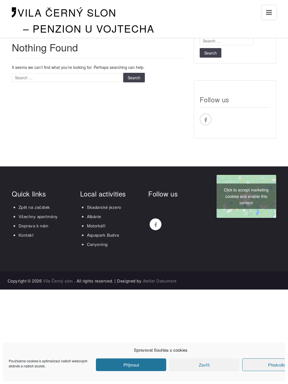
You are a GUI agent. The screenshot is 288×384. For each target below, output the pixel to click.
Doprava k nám (34, 226)
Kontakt (26, 235)
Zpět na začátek (34, 207)
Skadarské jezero (104, 207)
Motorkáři (96, 226)
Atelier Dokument (160, 281)
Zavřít (204, 365)
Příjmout (131, 365)
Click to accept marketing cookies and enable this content (246, 196)
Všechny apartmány (38, 216)
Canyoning (97, 244)
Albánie (94, 216)
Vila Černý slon (66, 12)
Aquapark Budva (103, 235)
